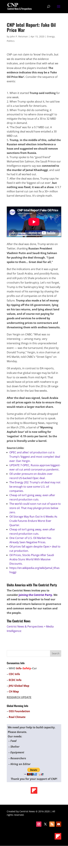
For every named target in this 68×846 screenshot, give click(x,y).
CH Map (14, 691)
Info (18, 668)
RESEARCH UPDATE (19, 697)
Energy (51, 36)
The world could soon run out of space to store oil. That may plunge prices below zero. (35, 508)
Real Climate (17, 717)
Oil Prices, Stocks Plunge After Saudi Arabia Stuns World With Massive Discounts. (31, 559)
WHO (12, 668)
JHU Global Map (19, 686)
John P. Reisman (19, 36)
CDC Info (14, 674)
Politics (11, 40)
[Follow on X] (45, 824)
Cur (34, 668)
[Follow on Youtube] (58, 824)
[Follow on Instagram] (38, 824)
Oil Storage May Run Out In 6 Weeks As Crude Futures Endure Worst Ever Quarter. (33, 521)
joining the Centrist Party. (36, 595)
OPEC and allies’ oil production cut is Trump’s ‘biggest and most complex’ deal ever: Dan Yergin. (34, 457)
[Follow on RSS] (52, 824)
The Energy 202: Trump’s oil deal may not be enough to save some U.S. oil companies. (34, 487)
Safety (27, 668)
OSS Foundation (19, 711)
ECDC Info (15, 680)
